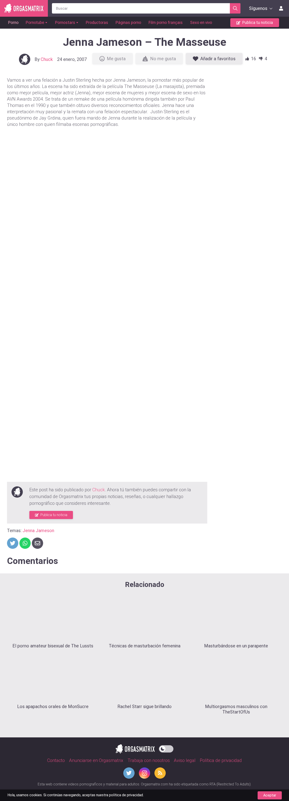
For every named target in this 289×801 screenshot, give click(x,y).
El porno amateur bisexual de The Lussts (52, 646)
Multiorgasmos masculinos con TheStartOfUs (236, 709)
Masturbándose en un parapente (236, 646)
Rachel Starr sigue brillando (144, 706)
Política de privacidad (221, 760)
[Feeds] (160, 773)
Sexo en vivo (201, 22)
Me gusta (116, 58)
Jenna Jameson (38, 530)
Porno (13, 22)
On (166, 748)
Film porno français (166, 22)
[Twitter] (129, 773)
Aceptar (269, 795)
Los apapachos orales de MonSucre (53, 706)
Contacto (56, 760)
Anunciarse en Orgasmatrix (96, 760)
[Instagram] (144, 773)
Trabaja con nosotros (149, 760)
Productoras (97, 22)
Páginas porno (128, 22)
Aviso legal (185, 760)
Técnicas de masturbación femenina (144, 646)
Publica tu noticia (257, 22)
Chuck (47, 59)
